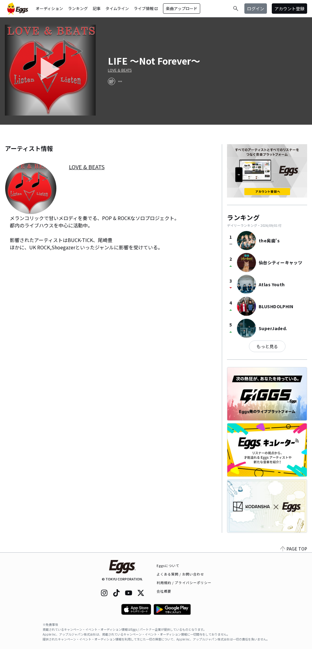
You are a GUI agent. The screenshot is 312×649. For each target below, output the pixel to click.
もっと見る (267, 346)
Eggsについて (168, 565)
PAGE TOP (296, 549)
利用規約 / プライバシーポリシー (184, 582)
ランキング (78, 8)
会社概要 (164, 591)
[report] (120, 81)
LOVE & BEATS (120, 70)
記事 (97, 8)
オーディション (49, 8)
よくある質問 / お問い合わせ (180, 574)
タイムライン (117, 8)
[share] (111, 81)
